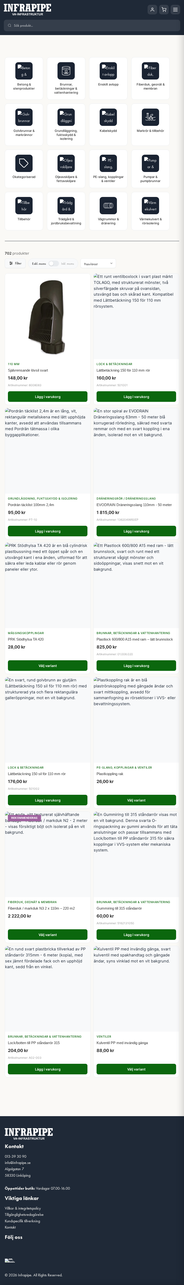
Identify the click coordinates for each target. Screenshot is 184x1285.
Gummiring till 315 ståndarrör (119, 908)
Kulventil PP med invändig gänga (122, 1043)
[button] (11, 1250)
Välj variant (48, 666)
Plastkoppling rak (110, 774)
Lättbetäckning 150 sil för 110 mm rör (37, 774)
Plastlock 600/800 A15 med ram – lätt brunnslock (135, 639)
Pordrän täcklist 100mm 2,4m (31, 505)
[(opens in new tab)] (10, 1259)
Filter (18, 263)
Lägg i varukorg (48, 397)
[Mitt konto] (152, 9)
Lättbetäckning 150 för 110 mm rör (123, 370)
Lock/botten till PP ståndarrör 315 (34, 1043)
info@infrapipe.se (18, 1162)
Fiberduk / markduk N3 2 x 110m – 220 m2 (41, 908)
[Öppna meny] (175, 9)
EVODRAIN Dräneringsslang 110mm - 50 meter (134, 505)
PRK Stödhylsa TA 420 (26, 639)
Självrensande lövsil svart (28, 370)
